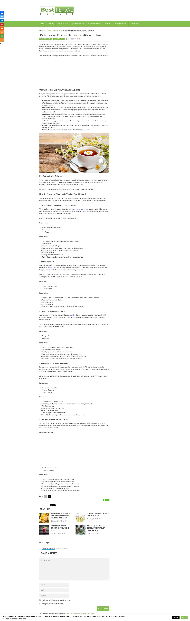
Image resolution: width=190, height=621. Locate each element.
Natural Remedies (78, 23)
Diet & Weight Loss (120, 23)
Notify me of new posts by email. (53, 604)
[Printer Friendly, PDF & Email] (106, 500)
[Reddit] (2, 28)
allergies (72, 315)
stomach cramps (78, 209)
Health (51, 23)
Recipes (107, 23)
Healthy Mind (135, 23)
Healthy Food (62, 23)
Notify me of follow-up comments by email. (56, 600)
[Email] (2, 36)
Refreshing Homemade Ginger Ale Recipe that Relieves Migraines (60, 516)
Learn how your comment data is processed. (80, 614)
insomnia (49, 268)
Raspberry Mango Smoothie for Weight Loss (60, 528)
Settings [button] (176, 617)
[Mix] (2, 32)
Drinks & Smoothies (46, 39)
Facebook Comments (62, 548)
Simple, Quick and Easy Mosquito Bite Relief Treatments (96, 528)
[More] (2, 40)
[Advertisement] (75, 73)
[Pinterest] (2, 24)
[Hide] (1, 43)
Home (43, 23)
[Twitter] (2, 16)
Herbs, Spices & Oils (94, 23)
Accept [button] (184, 617)
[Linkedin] (2, 20)
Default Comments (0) (48, 548)
